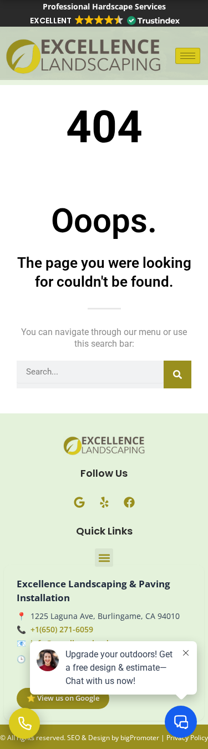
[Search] (177, 374)
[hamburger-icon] (187, 56)
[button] (104, 20)
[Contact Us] (24, 723)
